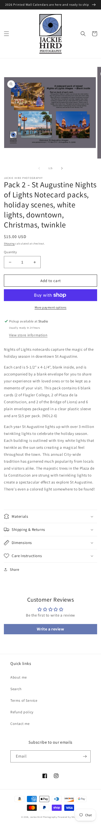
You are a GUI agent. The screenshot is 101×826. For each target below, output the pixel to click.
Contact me (20, 723)
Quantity (10, 252)
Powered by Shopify (69, 816)
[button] (6, 33)
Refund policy (21, 712)
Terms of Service (24, 700)
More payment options (51, 307)
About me (18, 677)
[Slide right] (62, 168)
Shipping (9, 243)
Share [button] (14, 569)
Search (16, 689)
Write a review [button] (50, 629)
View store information (28, 335)
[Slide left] (39, 168)
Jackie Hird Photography (43, 816)
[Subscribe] (84, 756)
